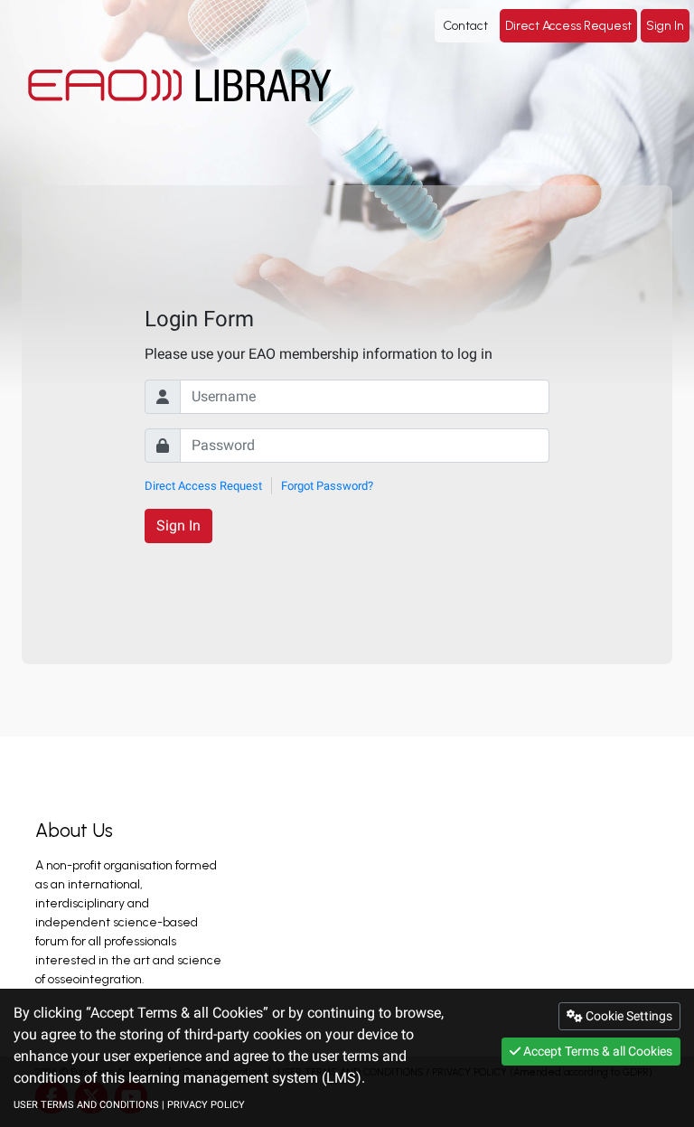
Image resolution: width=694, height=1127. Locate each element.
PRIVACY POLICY (206, 1105)
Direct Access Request (568, 25)
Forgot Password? (327, 486)
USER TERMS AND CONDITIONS (86, 1105)
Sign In (665, 25)
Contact (465, 25)
